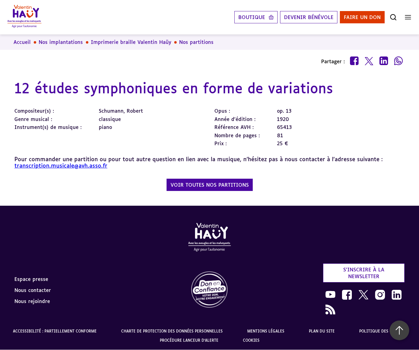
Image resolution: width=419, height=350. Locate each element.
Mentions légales (265, 331)
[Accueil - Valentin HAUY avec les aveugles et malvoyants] (24, 17)
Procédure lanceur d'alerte (189, 340)
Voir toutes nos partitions (210, 185)
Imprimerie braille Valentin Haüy (131, 42)
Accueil (22, 42)
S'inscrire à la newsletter (363, 272)
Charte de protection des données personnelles (172, 331)
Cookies (251, 340)
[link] (209, 289)
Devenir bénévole (308, 17)
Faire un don (362, 17)
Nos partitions (196, 42)
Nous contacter (32, 290)
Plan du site (322, 331)
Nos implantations (61, 42)
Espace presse (31, 279)
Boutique (251, 17)
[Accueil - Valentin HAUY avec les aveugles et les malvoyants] (209, 238)
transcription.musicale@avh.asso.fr (60, 165)
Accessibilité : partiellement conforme (55, 331)
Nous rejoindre (32, 301)
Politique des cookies (382, 331)
